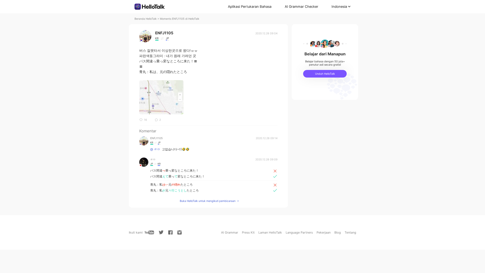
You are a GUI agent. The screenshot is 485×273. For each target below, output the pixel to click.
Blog (337, 232)
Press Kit (248, 232)
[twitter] (161, 232)
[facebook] (170, 232)
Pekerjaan (324, 232)
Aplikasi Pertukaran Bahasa (249, 7)
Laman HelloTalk (270, 232)
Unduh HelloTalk (325, 73)
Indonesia (339, 7)
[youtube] (149, 232)
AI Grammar (229, 232)
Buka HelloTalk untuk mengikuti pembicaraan (207, 200)
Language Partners (299, 232)
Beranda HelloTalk (146, 18)
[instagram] (179, 232)
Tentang (350, 232)
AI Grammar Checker (301, 7)
